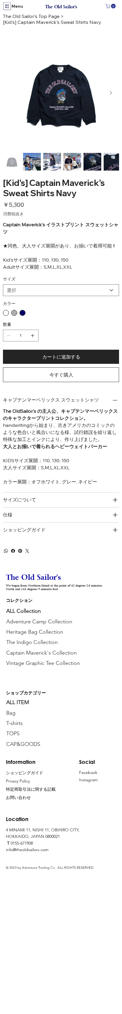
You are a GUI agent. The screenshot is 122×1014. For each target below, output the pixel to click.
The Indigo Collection (32, 642)
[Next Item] (110, 93)
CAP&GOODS (23, 744)
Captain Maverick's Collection (41, 653)
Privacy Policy (18, 781)
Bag (11, 713)
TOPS (13, 733)
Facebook (88, 772)
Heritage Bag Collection (34, 632)
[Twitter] (27, 551)
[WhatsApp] (6, 551)
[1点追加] (32, 335)
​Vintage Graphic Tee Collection (43, 663)
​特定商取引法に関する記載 (31, 789)
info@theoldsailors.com (27, 849)
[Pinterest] (20, 551)
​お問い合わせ (18, 797)
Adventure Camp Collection (39, 621)
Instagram (88, 779)
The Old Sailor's (61, 7)
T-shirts (14, 723)
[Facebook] (13, 551)
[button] (111, 6)
